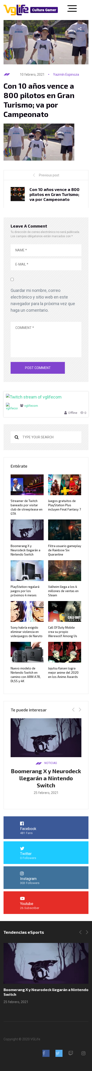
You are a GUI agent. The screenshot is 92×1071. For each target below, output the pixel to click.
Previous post (49, 175)
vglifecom (31, 405)
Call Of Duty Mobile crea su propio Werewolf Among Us (62, 632)
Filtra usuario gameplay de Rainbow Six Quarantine (64, 550)
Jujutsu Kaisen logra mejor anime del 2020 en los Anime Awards (63, 672)
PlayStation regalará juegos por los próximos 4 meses (25, 591)
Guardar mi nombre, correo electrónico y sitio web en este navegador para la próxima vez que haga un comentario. (43, 300)
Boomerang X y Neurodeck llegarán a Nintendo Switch (25, 550)
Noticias (50, 763)
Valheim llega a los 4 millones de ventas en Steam (63, 591)
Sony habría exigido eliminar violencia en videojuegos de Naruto (26, 632)
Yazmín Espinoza (66, 74)
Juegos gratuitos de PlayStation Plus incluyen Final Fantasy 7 (64, 505)
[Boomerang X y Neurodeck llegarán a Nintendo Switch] (46, 963)
